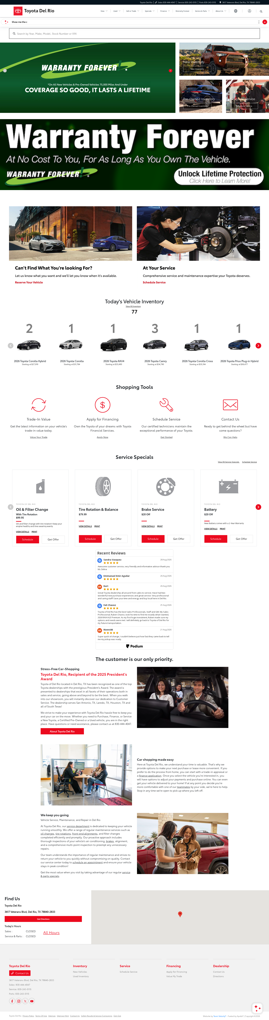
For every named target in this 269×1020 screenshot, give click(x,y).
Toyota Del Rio (15, 1015)
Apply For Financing (176, 971)
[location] (220, 2)
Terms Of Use (41, 1015)
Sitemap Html (63, 1015)
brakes (110, 841)
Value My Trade (174, 976)
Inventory (80, 966)
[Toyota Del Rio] (44, 10)
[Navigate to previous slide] (2, 77)
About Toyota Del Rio (62, 731)
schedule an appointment (88, 862)
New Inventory (197, 68)
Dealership (221, 966)
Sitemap (52, 1015)
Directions (218, 976)
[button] (180, 914)
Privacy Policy (28, 1015)
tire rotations (63, 833)
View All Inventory (133, 306)
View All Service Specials (229, 461)
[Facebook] (12, 1001)
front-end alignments (84, 833)
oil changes (47, 833)
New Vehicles (80, 971)
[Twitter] (25, 1001)
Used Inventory (81, 976)
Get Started (166, 437)
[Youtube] (32, 1001)
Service (125, 966)
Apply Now (102, 437)
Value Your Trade (38, 437)
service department (78, 826)
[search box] (134, 32)
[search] (261, 11)
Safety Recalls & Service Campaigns (96, 1015)
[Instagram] (19, 1001)
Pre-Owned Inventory (197, 105)
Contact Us (22, 973)
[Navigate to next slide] (173, 77)
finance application (150, 775)
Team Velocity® (219, 1016)
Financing (173, 966)
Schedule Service (244, 105)
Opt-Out (117, 1015)
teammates (183, 786)
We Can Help (230, 437)
